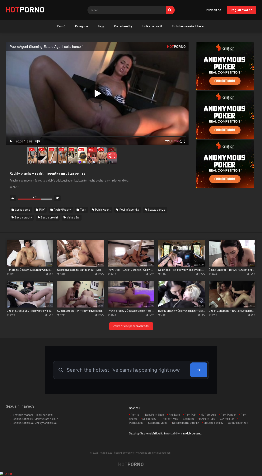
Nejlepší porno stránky (185, 422)
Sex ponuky (149, 418)
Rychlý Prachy (62, 209)
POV (42, 209)
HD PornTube (207, 418)
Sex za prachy (23, 217)
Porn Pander (228, 414)
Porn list (135, 414)
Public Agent (102, 209)
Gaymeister (227, 418)
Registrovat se (241, 10)
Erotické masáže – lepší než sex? (33, 414)
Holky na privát (152, 26)
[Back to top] (249, 464)
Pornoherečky (123, 26)
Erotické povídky (213, 422)
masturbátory (173, 433)
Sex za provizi (49, 217)
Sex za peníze (156, 209)
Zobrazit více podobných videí (131, 326)
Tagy (101, 26)
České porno (22, 209)
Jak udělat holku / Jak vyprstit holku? (35, 418)
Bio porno (188, 418)
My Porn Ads (208, 414)
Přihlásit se (213, 10)
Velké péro (73, 217)
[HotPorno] (25, 10)
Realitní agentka (129, 209)
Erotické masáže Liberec (188, 26)
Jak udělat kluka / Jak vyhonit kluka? (35, 422)
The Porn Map (169, 418)
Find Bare (174, 414)
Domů (61, 26)
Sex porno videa (157, 422)
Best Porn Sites (154, 414)
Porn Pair (190, 414)
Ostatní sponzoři (238, 422)
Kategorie (81, 26)
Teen (82, 209)
